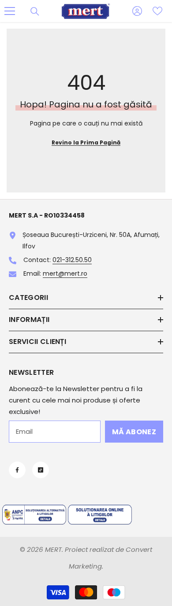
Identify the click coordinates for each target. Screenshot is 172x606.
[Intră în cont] (137, 11)
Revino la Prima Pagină (86, 142)
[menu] (9, 11)
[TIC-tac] (40, 470)
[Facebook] (17, 470)
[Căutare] (35, 11)
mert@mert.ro (65, 273)
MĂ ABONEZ (134, 432)
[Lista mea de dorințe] (157, 11)
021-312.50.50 (72, 259)
